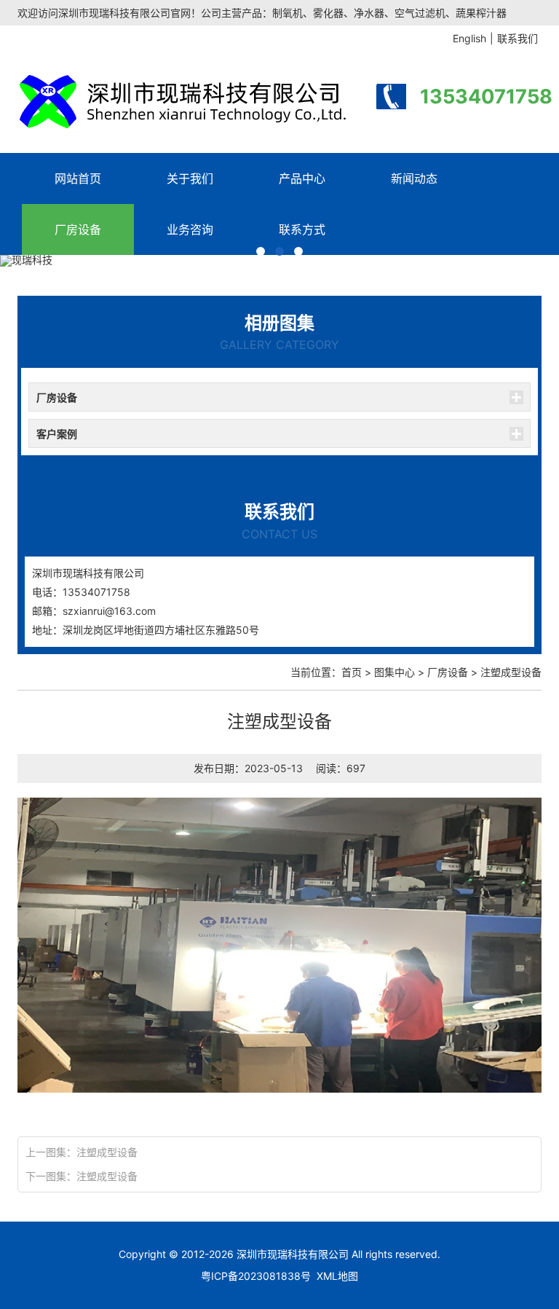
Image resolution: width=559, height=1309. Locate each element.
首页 (351, 672)
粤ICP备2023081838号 (256, 1276)
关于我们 (190, 178)
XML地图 (337, 1276)
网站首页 (78, 178)
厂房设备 (78, 229)
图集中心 (394, 672)
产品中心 (302, 178)
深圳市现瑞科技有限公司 (293, 1254)
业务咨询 (190, 229)
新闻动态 (414, 178)
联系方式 (302, 229)
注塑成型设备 (107, 1152)
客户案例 (56, 434)
